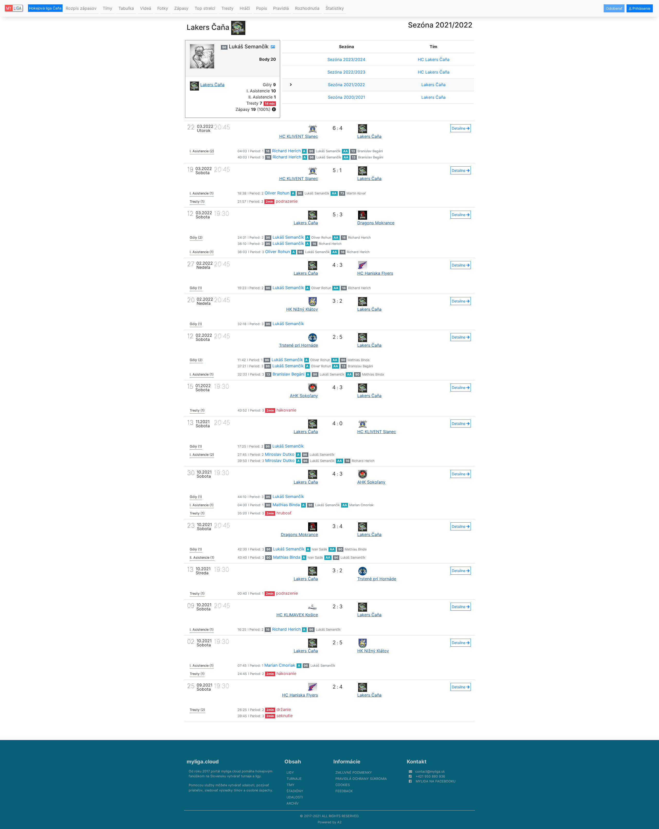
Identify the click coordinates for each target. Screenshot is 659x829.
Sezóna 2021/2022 (346, 84)
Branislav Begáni (370, 151)
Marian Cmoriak (361, 505)
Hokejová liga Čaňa (45, 8)
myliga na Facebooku (435, 781)
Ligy (290, 772)
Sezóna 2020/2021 (346, 97)
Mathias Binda (358, 360)
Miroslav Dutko (279, 454)
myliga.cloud (203, 762)
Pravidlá (281, 8)
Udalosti (295, 797)
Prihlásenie (641, 8)
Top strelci (205, 8)
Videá (145, 8)
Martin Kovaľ (356, 193)
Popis (261, 8)
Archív (293, 803)
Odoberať (614, 8)
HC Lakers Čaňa (433, 59)
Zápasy (181, 8)
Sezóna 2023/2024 (346, 59)
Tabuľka (126, 8)
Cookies (342, 785)
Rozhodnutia (307, 8)
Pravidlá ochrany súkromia (361, 779)
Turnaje (294, 779)
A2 (339, 822)
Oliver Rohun (277, 192)
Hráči (245, 8)
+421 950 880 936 (430, 776)
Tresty (227, 8)
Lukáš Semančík (328, 151)
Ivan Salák (319, 549)
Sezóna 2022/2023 (346, 72)
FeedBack (344, 791)
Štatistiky (335, 8)
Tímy (107, 8)
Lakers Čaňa (433, 84)
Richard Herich (286, 150)
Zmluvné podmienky (353, 772)
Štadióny (295, 791)
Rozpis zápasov (81, 8)
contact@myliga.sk (430, 771)
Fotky (162, 8)
